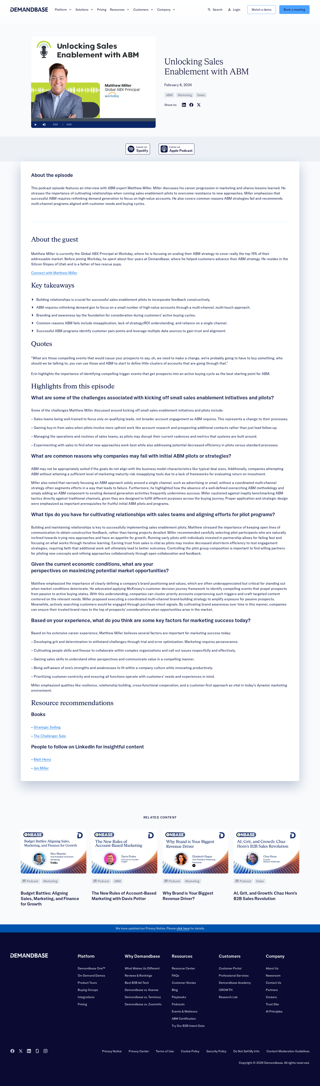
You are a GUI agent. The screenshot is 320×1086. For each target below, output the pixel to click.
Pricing (101, 10)
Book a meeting (294, 10)
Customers (140, 10)
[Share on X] (199, 105)
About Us (272, 968)
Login (236, 10)
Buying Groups (88, 990)
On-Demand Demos (91, 975)
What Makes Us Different (142, 968)
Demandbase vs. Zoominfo (143, 1004)
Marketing (185, 95)
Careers (271, 997)
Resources (117, 10)
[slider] (93, 119)
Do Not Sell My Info (246, 1051)
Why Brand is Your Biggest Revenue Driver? (188, 895)
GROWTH (225, 990)
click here (183, 928)
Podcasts (178, 1004)
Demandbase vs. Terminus (143, 997)
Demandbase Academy (235, 983)
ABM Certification (184, 1019)
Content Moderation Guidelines (288, 1051)
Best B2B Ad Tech (137, 983)
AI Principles (274, 1011)
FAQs (175, 975)
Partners (272, 990)
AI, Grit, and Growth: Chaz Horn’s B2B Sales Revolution (265, 895)
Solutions (82, 10)
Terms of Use (165, 1051)
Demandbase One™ (91, 968)
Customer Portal (230, 968)
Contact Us (273, 983)
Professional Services (234, 975)
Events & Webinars (184, 1011)
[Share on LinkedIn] (184, 105)
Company (163, 10)
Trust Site (272, 1004)
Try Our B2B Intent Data (188, 1026)
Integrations (86, 997)
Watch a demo (261, 10)
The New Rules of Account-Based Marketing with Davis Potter (124, 895)
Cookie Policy (190, 1051)
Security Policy (216, 1051)
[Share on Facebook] (191, 105)
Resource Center (183, 968)
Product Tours (87, 983)
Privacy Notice (112, 1051)
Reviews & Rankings (138, 975)
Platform (61, 10)
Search (217, 10)
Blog (175, 990)
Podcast (32, 881)
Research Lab (228, 997)
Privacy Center (139, 1051)
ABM (169, 95)
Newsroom (273, 975)
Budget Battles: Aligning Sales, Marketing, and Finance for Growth (50, 898)
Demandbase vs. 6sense (141, 990)
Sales (201, 95)
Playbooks (179, 997)
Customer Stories (184, 983)
